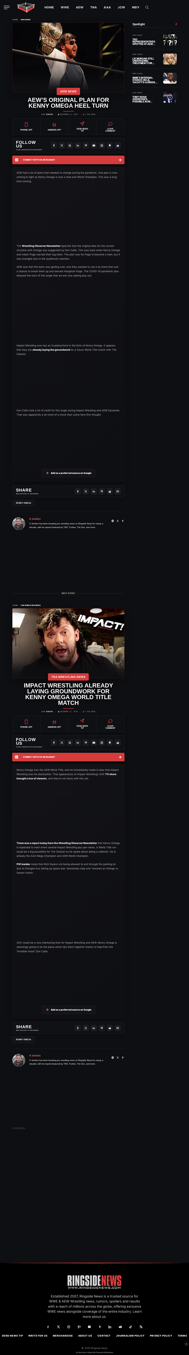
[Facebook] (54, 145)
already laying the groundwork (51, 349)
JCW (121, 7)
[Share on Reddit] (110, 491)
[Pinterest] (86, 145)
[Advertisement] (39, 384)
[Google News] (70, 145)
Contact (104, 1335)
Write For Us (38, 1335)
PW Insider (23, 864)
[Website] (112, 521)
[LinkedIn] (78, 145)
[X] (62, 145)
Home (49, 7)
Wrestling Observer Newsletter (41, 245)
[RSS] (141, 1327)
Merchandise (63, 1335)
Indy (136, 7)
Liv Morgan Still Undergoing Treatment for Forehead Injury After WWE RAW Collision (143, 61)
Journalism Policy (130, 1335)
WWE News (137, 54)
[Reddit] (118, 145)
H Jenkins (48, 114)
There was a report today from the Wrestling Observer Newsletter (57, 843)
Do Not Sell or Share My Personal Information (94, 1352)
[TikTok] (131, 1327)
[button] (147, 7)
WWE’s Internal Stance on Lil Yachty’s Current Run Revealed (144, 80)
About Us (85, 1335)
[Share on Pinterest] (102, 491)
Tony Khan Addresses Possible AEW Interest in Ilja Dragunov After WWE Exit (143, 99)
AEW (79, 7)
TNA (93, 7)
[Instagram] (102, 145)
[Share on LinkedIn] (94, 491)
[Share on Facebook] (78, 491)
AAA (107, 7)
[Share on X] (86, 491)
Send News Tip (12, 1335)
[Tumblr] (100, 1327)
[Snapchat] (110, 145)
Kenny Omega (23, 503)
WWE (65, 7)
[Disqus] (68, 1178)
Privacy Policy (161, 1335)
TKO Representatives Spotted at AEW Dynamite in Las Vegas (143, 41)
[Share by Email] (118, 491)
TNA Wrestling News (30, 605)
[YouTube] (94, 145)
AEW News (26, 20)
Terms (182, 1335)
